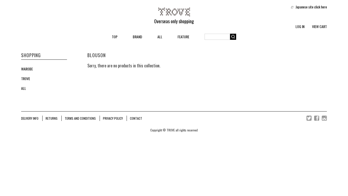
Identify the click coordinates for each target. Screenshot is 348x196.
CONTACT (136, 118)
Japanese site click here (311, 6)
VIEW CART (319, 26)
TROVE (25, 78)
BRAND (137, 36)
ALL (159, 36)
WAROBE (27, 69)
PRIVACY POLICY (113, 118)
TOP (114, 36)
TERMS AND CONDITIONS (80, 118)
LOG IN (300, 26)
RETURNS (52, 118)
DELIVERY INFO (29, 118)
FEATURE (183, 36)
